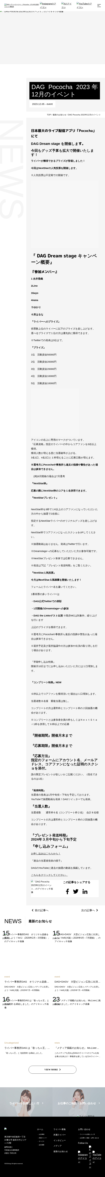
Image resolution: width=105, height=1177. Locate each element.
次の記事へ (88, 910)
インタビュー (59, 1140)
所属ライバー (43, 1138)
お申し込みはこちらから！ (46, 853)
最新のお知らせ (60, 1151)
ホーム (40, 1129)
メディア (57, 1146)
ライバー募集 (59, 1129)
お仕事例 (41, 1134)
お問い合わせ (84, 1129)
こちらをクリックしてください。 (49, 875)
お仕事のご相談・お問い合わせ (89, 1138)
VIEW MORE (51, 1069)
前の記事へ (42, 910)
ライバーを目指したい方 (87, 1134)
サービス (41, 1141)
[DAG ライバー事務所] (22, 5)
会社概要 (41, 1145)
